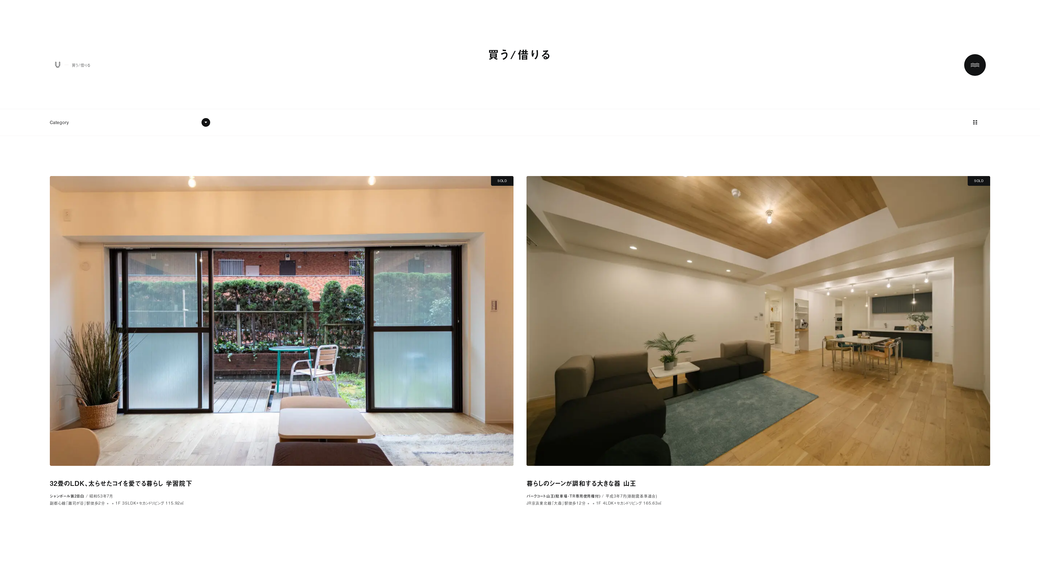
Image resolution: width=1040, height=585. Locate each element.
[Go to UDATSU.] (57, 66)
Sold (502, 181)
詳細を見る (282, 341)
